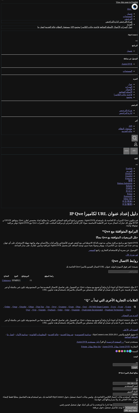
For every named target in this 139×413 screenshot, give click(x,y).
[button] (136, 146)
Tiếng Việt (127, 199)
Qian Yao (40, 307)
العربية (129, 171)
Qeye (54, 307)
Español (128, 176)
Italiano (129, 186)
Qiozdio (22, 307)
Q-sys (113, 307)
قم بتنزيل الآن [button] (132, 255)
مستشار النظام (63, 27)
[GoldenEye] (119, 351)
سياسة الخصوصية (83, 334)
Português (128, 196)
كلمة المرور (132, 391)
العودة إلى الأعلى (130, 330)
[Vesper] (117, 351)
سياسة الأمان (22, 334)
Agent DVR (127, 64)
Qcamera (62, 307)
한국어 (129, 191)
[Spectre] (130, 351)
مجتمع (77, 27)
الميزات (124, 27)
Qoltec (7, 307)
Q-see (120, 307)
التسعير (92, 250)
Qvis (34, 310)
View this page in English (127, 2)
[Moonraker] (127, 351)
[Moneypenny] (122, 351)
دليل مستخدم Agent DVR (88, 342)
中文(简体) (127, 201)
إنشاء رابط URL (131, 410)
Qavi (85, 307)
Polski (129, 194)
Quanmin (76, 310)
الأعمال (116, 27)
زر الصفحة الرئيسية (115, 342)
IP (137, 380)
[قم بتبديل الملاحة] (126, 151)
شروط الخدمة (66, 334)
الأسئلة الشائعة (106, 27)
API (72, 27)
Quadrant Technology (114, 310)
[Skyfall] (125, 351)
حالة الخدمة (50, 27)
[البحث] (135, 138)
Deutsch (128, 173)
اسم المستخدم (131, 386)
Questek (42, 310)
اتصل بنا (41, 27)
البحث (134, 367)
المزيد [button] (129, 24)
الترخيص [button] (128, 19)
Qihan (31, 307)
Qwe (28, 310)
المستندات (127, 16)
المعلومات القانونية (37, 334)
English (129, 168)
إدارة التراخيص (112, 21)
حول (130, 27)
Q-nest (128, 307)
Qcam (71, 307)
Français (128, 178)
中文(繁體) (127, 204)
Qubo (60, 310)
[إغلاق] (136, 40)
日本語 (129, 188)
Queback (52, 310)
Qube (67, 310)
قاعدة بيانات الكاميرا (90, 27)
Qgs (48, 307)
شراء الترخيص (125, 21)
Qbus (78, 307)
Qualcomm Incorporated (92, 310)
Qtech (128, 310)
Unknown (6, 280)
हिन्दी (130, 181)
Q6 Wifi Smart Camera (99, 307)
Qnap (14, 307)
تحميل (129, 14)
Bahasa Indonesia (124, 183)
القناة (135, 402)
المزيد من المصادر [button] (130, 315)
